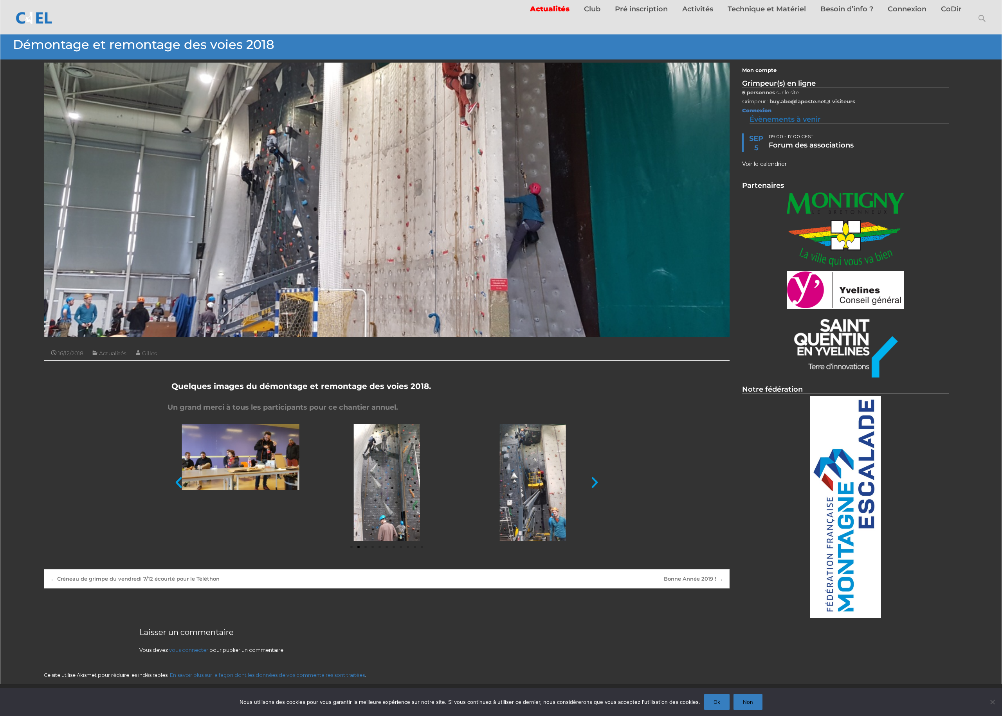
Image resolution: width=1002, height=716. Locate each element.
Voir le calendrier (764, 163)
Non (748, 702)
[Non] (992, 702)
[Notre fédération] (845, 507)
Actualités (112, 353)
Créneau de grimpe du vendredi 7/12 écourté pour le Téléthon (135, 579)
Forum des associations (811, 145)
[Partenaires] (845, 230)
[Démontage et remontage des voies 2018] (387, 200)
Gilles (149, 353)
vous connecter (188, 650)
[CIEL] (31, 15)
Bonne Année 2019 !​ (693, 579)
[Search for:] (982, 19)
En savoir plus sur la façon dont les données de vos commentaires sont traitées (267, 675)
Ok (717, 702)
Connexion (756, 110)
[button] (178, 482)
